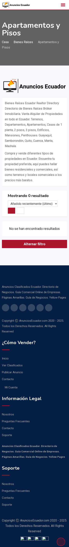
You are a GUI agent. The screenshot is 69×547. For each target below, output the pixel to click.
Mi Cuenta (11, 387)
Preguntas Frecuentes (16, 421)
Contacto (8, 379)
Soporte (7, 435)
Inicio (5, 358)
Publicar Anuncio (12, 372)
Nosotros (8, 414)
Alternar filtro (34, 244)
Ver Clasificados (12, 365)
